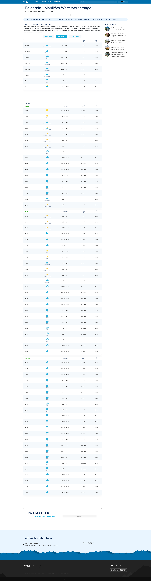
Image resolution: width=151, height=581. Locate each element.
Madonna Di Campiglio (62, 15)
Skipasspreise (97, 19)
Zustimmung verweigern (65, 573)
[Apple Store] (123, 570)
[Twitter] (116, 565)
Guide (27, 19)
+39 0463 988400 (88, 542)
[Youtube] (112, 565)
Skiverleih (115, 19)
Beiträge (57, 2)
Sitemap (43, 573)
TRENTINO (29, 11)
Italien (36, 15)
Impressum (26, 573)
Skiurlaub (107, 19)
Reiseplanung (46, 2)
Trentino (43, 15)
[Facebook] (125, 565)
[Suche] (115, 2)
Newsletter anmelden (37, 567)
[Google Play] (114, 570)
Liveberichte (60, 19)
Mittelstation (61, 36)
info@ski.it (87, 544)
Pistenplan (78, 19)
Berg (75, 36)
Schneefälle (87, 19)
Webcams (51, 19)
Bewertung (69, 19)
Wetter (36, 2)
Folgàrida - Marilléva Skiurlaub (45, 516)
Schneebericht (36, 19)
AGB (39, 573)
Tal (48, 36)
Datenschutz (33, 573)
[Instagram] (120, 565)
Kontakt (35, 566)
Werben (42, 566)
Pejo (72, 15)
